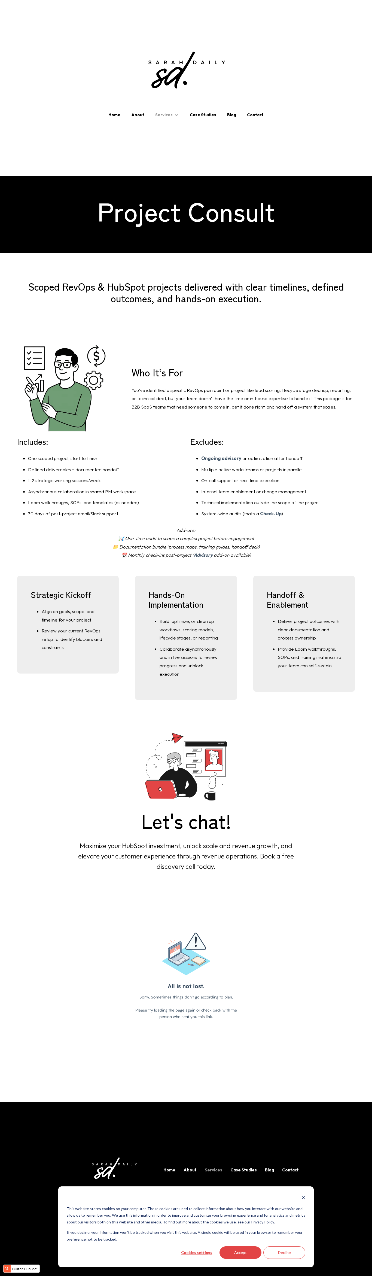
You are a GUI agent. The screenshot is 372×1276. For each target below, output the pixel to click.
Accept (240, 1252)
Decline (284, 1252)
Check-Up (271, 513)
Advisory (203, 555)
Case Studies (203, 114)
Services (164, 114)
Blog (231, 114)
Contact (255, 114)
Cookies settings (196, 1252)
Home (114, 114)
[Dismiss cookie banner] (303, 1198)
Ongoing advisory (221, 458)
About (137, 114)
